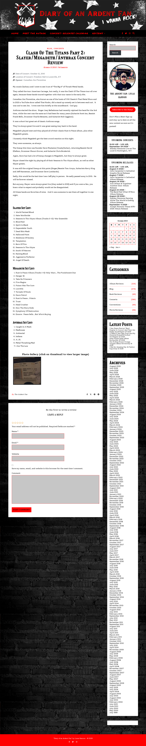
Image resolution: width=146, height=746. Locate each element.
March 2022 (115, 475)
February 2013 (116, 614)
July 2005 (114, 687)
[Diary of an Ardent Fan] (73, 15)
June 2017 (114, 551)
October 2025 (115, 385)
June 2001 (114, 706)
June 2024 (114, 419)
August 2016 (115, 563)
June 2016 (114, 568)
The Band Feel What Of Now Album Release (122, 193)
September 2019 (117, 507)
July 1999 (113, 712)
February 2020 (116, 498)
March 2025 (115, 400)
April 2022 (114, 473)
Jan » (118, 247)
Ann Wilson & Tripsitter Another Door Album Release (120, 186)
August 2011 (115, 626)
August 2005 (115, 685)
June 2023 (114, 444)
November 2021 (116, 482)
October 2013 (115, 608)
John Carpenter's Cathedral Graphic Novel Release (122, 172)
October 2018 (115, 524)
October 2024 (115, 410)
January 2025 (115, 404)
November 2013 (116, 605)
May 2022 (114, 471)
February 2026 (116, 379)
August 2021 (115, 488)
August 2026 (115, 366)
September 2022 (117, 463)
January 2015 (115, 591)
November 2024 (117, 408)
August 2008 (115, 660)
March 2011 (114, 635)
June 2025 (114, 393)
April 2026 (114, 374)
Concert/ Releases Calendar (69, 33)
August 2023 (115, 440)
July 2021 (114, 490)
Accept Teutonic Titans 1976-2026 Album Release (123, 208)
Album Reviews (117, 284)
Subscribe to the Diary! (122, 110)
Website (15, 454)
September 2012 (117, 616)
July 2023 (114, 442)
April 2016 (114, 572)
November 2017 (116, 540)
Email (15, 443)
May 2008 (114, 664)
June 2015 (114, 584)
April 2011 (114, 633)
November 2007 (117, 668)
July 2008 (114, 662)
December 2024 (116, 406)
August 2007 (115, 675)
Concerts (59, 48)
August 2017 (115, 547)
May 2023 (114, 446)
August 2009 (115, 652)
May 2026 (114, 372)
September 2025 (117, 387)
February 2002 (116, 702)
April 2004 (114, 691)
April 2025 (114, 398)
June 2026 (114, 370)
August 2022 (115, 465)
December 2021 (116, 479)
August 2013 (115, 610)
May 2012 (114, 620)
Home (15, 33)
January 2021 (115, 494)
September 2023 (117, 437)
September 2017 (117, 545)
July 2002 (114, 700)
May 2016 (114, 570)
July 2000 (114, 708)
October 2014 (115, 595)
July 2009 (114, 654)
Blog (49, 48)
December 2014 (116, 593)
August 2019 (115, 509)
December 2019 (116, 500)
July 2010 (114, 645)
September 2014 (117, 597)
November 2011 (116, 622)
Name (15, 431)
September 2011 (116, 624)
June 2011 (114, 631)
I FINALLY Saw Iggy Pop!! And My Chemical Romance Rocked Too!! (122, 335)
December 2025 (116, 381)
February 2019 (116, 519)
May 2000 (114, 710)
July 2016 (114, 566)
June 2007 (114, 677)
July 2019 (114, 511)
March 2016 (115, 574)
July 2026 (114, 368)
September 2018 (117, 526)
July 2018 (114, 530)
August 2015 (115, 580)
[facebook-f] (122, 33)
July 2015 (114, 582)
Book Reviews (116, 294)
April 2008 (114, 666)
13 (119, 236)
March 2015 (115, 589)
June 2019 (114, 513)
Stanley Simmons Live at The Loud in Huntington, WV (123, 150)
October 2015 (115, 576)
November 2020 (117, 496)
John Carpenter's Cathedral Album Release (122, 178)
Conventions (115, 305)
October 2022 (115, 461)
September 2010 (117, 643)
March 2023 (115, 450)
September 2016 (117, 561)
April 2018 (114, 536)
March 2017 (115, 557)
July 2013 (114, 612)
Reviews (97, 33)
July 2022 (114, 467)
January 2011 (115, 639)
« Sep (112, 247)
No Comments (63, 67)
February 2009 (116, 658)
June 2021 (114, 492)
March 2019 (115, 517)
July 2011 (113, 629)
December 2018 (116, 521)
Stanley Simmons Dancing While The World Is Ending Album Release (122, 200)
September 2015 (117, 578)
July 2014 (114, 601)
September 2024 (117, 412)
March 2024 (115, 425)
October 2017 (115, 542)
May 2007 (114, 679)
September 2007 (117, 673)
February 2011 (116, 637)
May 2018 (114, 534)
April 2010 (114, 647)
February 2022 (116, 477)
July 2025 (114, 391)
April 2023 (114, 448)
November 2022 (117, 458)
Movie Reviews (116, 310)
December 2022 (116, 456)
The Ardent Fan (20, 394)
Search (113, 45)
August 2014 (115, 599)
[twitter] (126, 33)
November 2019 (116, 503)
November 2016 (116, 559)
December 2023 (116, 431)
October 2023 (115, 435)
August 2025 (115, 389)
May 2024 (114, 421)
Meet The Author (34, 33)
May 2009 (114, 656)
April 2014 (114, 603)
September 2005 (117, 683)
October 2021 (115, 484)
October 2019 (115, 505)
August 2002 (115, 698)
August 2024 (115, 414)
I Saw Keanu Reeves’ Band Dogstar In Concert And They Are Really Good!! (122, 330)
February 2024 (116, 427)
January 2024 (116, 429)
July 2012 (114, 618)
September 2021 (117, 486)
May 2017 (114, 553)
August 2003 (115, 694)
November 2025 (117, 383)
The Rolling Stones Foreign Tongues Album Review (120, 342)
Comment (16, 473)
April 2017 (114, 555)
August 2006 (115, 681)
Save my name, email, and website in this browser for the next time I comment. (47, 468)
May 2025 (114, 395)
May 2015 (114, 587)
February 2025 (116, 402)
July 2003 (114, 696)
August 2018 (115, 528)
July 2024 (114, 416)
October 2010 (115, 641)
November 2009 (117, 650)
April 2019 (114, 515)
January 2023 (116, 454)
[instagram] (129, 33)
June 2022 (114, 469)
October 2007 (115, 671)
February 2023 (116, 452)
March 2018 (115, 538)
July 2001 (114, 704)
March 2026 (115, 377)
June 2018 (114, 532)
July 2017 (114, 549)
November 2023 (117, 433)
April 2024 (114, 423)
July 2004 (114, 689)
